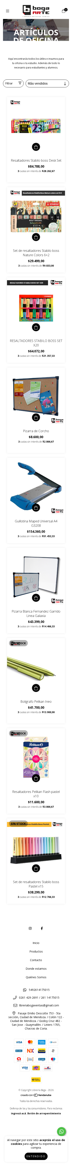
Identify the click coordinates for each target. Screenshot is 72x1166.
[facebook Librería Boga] (41, 928)
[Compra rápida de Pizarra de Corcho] (36, 417)
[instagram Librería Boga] (30, 928)
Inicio (20, 26)
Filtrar (9, 83)
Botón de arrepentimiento (44, 1113)
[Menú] (8, 11)
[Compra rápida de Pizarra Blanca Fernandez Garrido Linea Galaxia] (36, 598)
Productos (36, 951)
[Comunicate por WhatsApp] (61, 1131)
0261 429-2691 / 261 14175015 (39, 997)
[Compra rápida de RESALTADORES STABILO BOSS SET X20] (36, 327)
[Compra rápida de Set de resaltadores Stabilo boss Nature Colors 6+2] (36, 237)
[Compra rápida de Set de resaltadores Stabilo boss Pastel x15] (36, 868)
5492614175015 (39, 990)
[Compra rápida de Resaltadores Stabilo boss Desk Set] (36, 147)
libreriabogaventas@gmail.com (39, 1005)
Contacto (36, 960)
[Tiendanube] (36, 1096)
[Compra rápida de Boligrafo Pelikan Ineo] (36, 688)
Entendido (36, 1156)
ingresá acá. (19, 1113)
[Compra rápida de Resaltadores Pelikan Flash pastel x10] (36, 778)
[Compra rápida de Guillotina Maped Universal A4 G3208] (36, 508)
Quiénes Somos (36, 977)
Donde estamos (36, 968)
